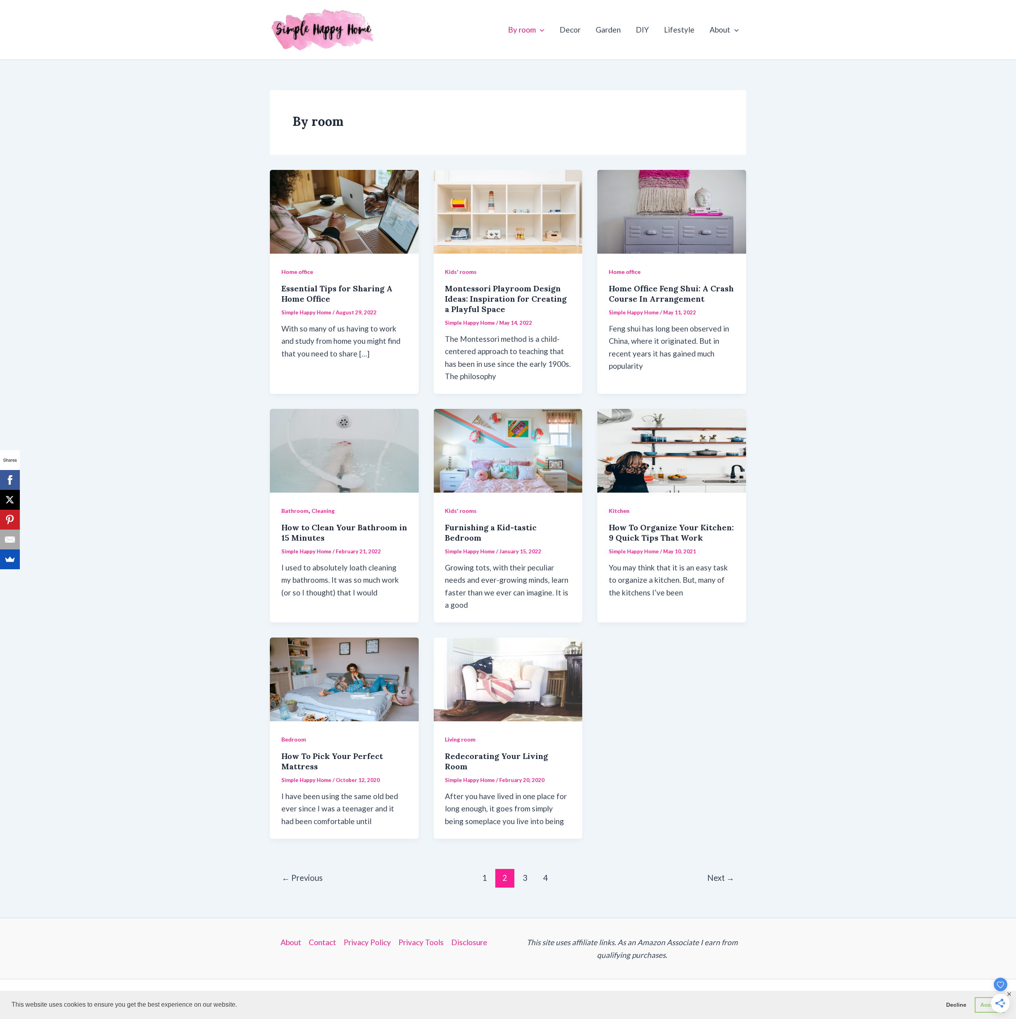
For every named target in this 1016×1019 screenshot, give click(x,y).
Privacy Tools (421, 942)
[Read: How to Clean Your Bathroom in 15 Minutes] (344, 449)
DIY (642, 29)
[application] (540, 30)
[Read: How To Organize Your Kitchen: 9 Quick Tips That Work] (671, 449)
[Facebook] (10, 480)
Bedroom (293, 739)
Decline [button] (956, 1005)
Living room (460, 739)
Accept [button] (989, 1005)
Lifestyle (679, 29)
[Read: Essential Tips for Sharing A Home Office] (344, 210)
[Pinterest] (10, 520)
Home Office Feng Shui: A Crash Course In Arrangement (671, 293)
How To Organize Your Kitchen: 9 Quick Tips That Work (671, 532)
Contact (322, 942)
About (720, 29)
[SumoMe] (10, 559)
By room (522, 29)
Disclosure (469, 942)
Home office (297, 271)
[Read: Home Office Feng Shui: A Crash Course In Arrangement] (671, 210)
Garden (608, 29)
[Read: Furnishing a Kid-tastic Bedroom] (508, 449)
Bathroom (294, 510)
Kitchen (619, 510)
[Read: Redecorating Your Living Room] (508, 678)
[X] (10, 500)
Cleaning (323, 510)
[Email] (10, 539)
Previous (302, 877)
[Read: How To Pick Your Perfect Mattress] (344, 678)
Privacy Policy (367, 942)
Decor (570, 29)
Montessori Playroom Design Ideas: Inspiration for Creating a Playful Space (506, 298)
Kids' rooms (461, 271)
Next (720, 877)
